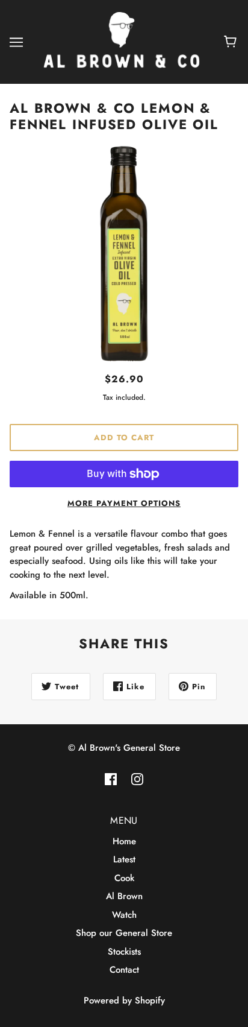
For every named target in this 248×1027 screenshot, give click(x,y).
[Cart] (232, 42)
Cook (124, 878)
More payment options (124, 503)
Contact (124, 969)
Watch (124, 914)
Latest (124, 859)
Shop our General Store (124, 933)
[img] (111, 779)
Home (124, 841)
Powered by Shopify (124, 1000)
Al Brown (124, 896)
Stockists (124, 951)
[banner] (121, 41)
